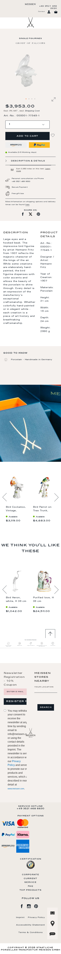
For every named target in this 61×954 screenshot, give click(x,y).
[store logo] (30, 4)
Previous (4, 497)
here (27, 205)
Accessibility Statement (30, 925)
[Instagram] (30, 905)
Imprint (20, 917)
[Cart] (56, 12)
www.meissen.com (16, 789)
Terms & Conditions (30, 932)
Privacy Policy (36, 917)
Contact (41, 11)
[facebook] (23, 905)
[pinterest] (37, 905)
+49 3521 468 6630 (48, 7)
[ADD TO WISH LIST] (53, 135)
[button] (26, 99)
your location (44, 687)
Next (56, 497)
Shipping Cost (32, 111)
